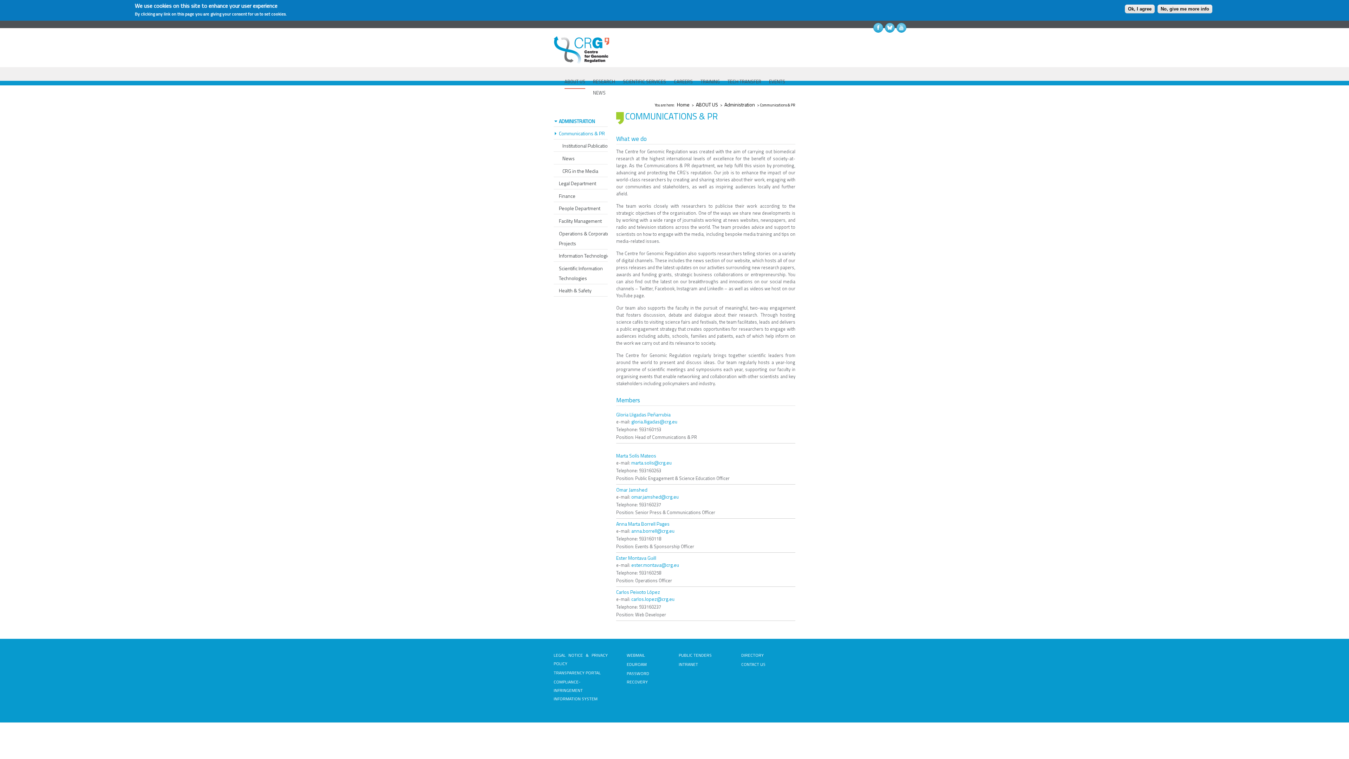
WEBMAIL (636, 655)
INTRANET (688, 664)
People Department (579, 208)
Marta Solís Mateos (636, 455)
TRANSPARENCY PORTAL (577, 672)
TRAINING (710, 81)
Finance (567, 196)
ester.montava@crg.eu (655, 565)
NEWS (599, 92)
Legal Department (577, 183)
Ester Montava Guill (636, 558)
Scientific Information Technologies (581, 273)
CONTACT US (753, 664)
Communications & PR (582, 133)
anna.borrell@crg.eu (652, 530)
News (568, 158)
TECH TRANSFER (744, 81)
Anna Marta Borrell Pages (643, 523)
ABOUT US (575, 81)
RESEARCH (604, 81)
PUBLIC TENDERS (695, 655)
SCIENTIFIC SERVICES (644, 81)
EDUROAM (637, 664)
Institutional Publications (587, 145)
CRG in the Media (580, 171)
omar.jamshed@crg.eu (655, 496)
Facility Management (580, 221)
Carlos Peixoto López (638, 592)
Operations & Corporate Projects (584, 238)
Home (683, 104)
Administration (739, 104)
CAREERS (683, 81)
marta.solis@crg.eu (651, 462)
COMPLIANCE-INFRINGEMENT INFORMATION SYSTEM (576, 690)
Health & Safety (575, 290)
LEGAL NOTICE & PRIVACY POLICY (581, 659)
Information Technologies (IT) (589, 255)
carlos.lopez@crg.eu (652, 599)
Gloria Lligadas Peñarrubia (643, 414)
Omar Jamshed (631, 489)
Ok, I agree (1140, 9)
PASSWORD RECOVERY (638, 677)
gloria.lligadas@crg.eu (654, 421)
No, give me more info (1185, 9)
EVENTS (777, 81)
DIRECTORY (752, 655)
